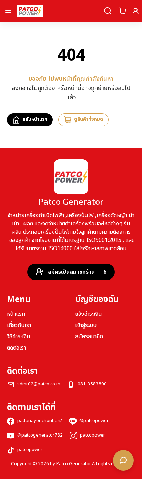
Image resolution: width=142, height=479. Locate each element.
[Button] (8, 11)
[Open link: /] (71, 176)
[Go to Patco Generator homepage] (30, 11)
